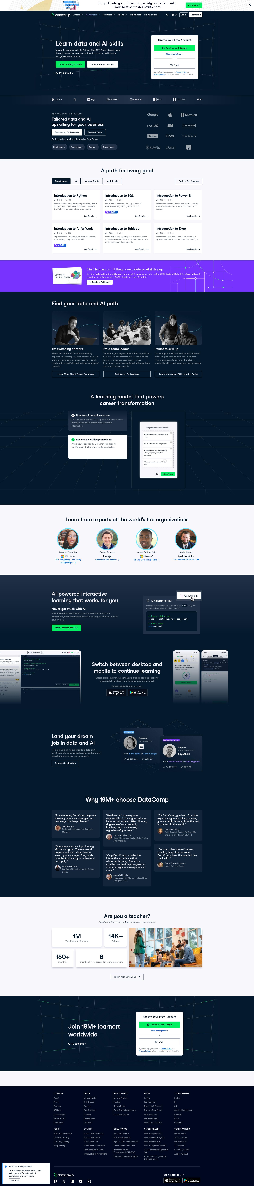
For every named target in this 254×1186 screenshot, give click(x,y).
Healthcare (58, 147)
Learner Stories (150, 1114)
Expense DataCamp (153, 1110)
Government (108, 147)
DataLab (88, 1122)
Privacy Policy (159, 74)
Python (177, 1098)
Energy (92, 147)
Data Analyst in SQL (153, 1133)
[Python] (57, 99)
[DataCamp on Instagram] (89, 1181)
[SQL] (91, 99)
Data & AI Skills (121, 1098)
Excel (176, 1118)
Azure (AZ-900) (181, 1154)
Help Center (59, 1118)
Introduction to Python (93, 1133)
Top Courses (61, 181)
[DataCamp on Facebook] (55, 1181)
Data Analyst (180, 1133)
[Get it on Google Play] (138, 695)
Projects (87, 1114)
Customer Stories (121, 1114)
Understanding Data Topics (126, 1156)
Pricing (117, 1102)
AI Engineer (179, 1146)
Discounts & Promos (152, 1106)
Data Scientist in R (152, 1142)
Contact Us (59, 1122)
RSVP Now (193, 5)
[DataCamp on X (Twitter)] (63, 1181)
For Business (135, 15)
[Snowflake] (179, 100)
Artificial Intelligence (183, 1110)
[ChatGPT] (112, 99)
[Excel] (157, 100)
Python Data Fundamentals (126, 1142)
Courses (87, 1106)
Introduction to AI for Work (95, 1154)
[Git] (199, 99)
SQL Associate (180, 1137)
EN (176, 15)
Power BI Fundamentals (124, 1146)
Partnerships (59, 1114)
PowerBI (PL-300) (181, 1150)
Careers (57, 1106)
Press (56, 1102)
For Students (149, 1102)
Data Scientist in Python (154, 1137)
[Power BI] (136, 99)
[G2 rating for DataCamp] (65, 73)
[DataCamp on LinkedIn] (72, 1181)
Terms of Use (181, 72)
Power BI (178, 1114)
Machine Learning (61, 1137)
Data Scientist (180, 1142)
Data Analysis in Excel (93, 1150)
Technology (76, 147)
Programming (59, 1146)
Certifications (90, 1110)
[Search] (167, 14)
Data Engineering (61, 1142)
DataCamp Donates (153, 1122)
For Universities (150, 15)
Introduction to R (91, 1142)
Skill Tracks (113, 181)
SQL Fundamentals (122, 1137)
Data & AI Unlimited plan (125, 1110)
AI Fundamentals (121, 1133)
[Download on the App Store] (116, 695)
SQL (176, 1106)
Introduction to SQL (92, 1137)
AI (76, 181)
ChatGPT (178, 1122)
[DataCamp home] (72, 1175)
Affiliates (58, 1110)
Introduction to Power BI (94, 1146)
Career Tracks (92, 181)
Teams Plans (119, 1106)
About (56, 1098)
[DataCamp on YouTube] (80, 1181)
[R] (75, 99)
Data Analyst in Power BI (155, 1146)
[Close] (250, 5)
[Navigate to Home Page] (61, 15)
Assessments (89, 1118)
